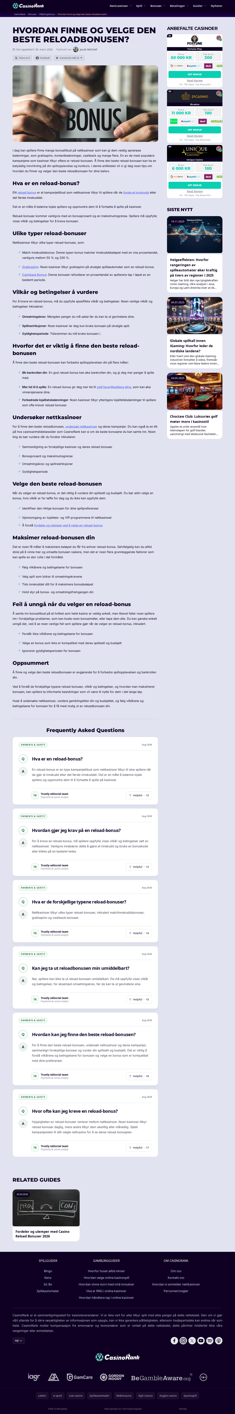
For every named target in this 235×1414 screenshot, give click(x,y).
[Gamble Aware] (161, 1377)
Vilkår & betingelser (57, 1408)
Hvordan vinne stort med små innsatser (106, 1284)
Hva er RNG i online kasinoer (106, 1291)
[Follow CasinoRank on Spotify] (210, 1340)
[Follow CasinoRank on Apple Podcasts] (218, 1340)
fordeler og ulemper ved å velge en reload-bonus (68, 525)
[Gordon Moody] (112, 1377)
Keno (48, 1278)
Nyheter (216, 6)
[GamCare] (80, 1377)
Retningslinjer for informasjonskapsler (123, 1408)
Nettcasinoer (119, 6)
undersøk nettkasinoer (81, 426)
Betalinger (177, 6)
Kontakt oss (176, 1278)
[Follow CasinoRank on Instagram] (183, 1340)
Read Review (195, 80)
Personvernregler (176, 1291)
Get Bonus (195, 74)
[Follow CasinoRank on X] (192, 1340)
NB (17, 1340)
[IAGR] (34, 1377)
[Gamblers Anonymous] (53, 1377)
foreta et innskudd (136, 192)
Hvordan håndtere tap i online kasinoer (106, 1298)
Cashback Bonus (34, 275)
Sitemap (183, 1408)
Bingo (48, 1271)
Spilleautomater (48, 1291)
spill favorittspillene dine (114, 387)
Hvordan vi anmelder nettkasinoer (176, 1284)
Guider (198, 6)
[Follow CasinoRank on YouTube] (201, 1340)
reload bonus (27, 192)
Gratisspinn (30, 267)
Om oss (176, 1271)
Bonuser (156, 6)
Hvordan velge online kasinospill (106, 1278)
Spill (139, 6)
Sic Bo (48, 1284)
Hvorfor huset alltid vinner (106, 1271)
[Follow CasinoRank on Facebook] (174, 1340)
